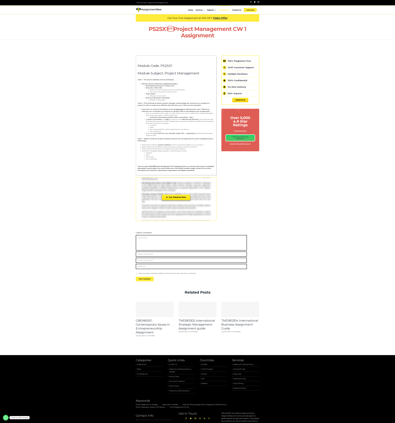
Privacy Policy (174, 376)
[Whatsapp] (209, 418)
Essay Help (237, 374)
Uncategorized (142, 374)
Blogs (139, 369)
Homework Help (239, 369)
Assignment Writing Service (243, 364)
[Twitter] (190, 418)
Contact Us (173, 364)
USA (202, 379)
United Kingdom (207, 369)
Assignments (141, 364)
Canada (204, 374)
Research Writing (239, 388)
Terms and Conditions (177, 381)
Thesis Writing (238, 383)
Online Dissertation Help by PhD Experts (150, 407)
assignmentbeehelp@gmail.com (158, 2)
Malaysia (204, 383)
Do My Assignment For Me (179, 407)
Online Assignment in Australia (147, 404)
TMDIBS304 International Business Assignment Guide (239, 324)
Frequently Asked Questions (179, 391)
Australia (204, 364)
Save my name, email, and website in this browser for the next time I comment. (167, 273)
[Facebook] (186, 418)
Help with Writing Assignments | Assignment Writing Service (204, 404)
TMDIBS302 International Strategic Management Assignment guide (197, 324)
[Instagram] (195, 418)
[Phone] (204, 418)
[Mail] (200, 418)
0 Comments (150, 335)
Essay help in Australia (170, 404)
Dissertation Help (239, 379)
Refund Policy (174, 386)
